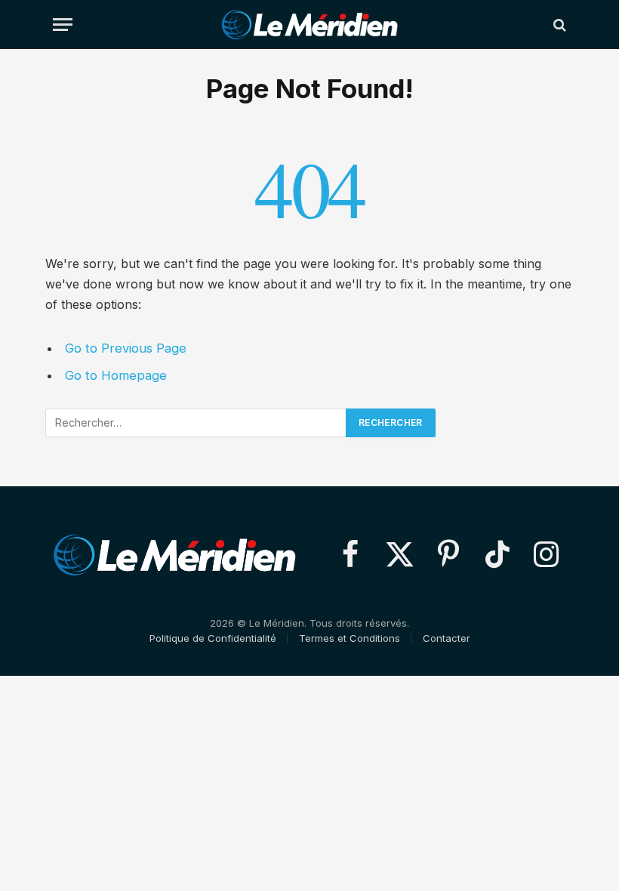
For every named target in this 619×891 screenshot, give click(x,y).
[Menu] (62, 25)
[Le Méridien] (309, 24)
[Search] (558, 25)
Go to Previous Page (125, 348)
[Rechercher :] (196, 423)
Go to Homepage (116, 375)
